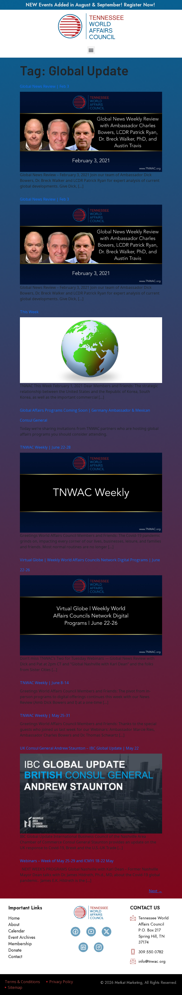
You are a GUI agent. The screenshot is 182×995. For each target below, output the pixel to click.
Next (155, 891)
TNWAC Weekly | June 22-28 (45, 447)
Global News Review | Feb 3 (44, 86)
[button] (91, 50)
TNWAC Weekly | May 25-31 (45, 715)
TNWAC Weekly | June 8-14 (44, 682)
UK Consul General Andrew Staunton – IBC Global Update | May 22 (79, 748)
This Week (29, 311)
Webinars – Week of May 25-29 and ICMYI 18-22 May (67, 860)
